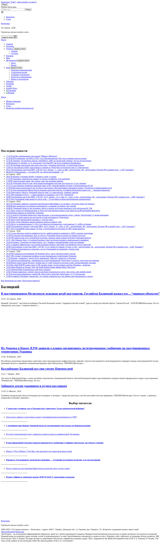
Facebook (10, 84)
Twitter (9, 86)
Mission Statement (13, 101)
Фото (13, 63)
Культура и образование (21, 77)
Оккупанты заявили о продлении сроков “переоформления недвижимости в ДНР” (41, 417)
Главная (9, 44)
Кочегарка (5, 23)
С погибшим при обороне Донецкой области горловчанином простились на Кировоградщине (48, 426)
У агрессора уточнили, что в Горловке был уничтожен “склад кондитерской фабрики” (45, 408)
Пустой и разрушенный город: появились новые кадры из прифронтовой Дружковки (42, 434)
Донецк (14, 51)
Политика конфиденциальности (20, 108)
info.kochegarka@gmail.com (12, 532)
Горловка (10, 46)
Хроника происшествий (21, 70)
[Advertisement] (76, 129)
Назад (3, 40)
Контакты (10, 17)
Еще (8, 68)
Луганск (14, 53)
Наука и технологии (19, 79)
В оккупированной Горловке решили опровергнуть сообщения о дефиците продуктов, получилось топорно (54, 443)
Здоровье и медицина (20, 75)
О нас (8, 19)
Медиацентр (11, 60)
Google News (11, 88)
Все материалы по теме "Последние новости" (20, 281)
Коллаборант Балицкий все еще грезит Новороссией (37, 368)
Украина (9, 56)
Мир (8, 58)
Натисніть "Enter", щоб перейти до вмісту (19, 2)
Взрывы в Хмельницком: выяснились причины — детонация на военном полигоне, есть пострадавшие (53, 460)
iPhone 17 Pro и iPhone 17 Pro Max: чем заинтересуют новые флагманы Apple (39, 451)
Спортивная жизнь (19, 72)
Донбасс (9, 49)
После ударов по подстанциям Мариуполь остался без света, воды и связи (38, 468)
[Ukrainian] (11, 90)
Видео (13, 65)
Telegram (9, 81)
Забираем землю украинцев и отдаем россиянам (34, 386)
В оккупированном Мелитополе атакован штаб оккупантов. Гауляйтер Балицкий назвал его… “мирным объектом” (80, 293)
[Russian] (10, 93)
